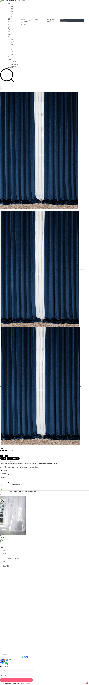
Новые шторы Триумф (63, 21)
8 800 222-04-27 (18, 0)
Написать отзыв (14, 450)
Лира (11, 42)
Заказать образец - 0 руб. (13, 458)
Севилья (12, 10)
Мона (11, 45)
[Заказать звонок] (7, 664)
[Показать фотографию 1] (39, 270)
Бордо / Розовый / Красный (25, 20)
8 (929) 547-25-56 (6, 565)
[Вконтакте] (0, 546)
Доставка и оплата (13, 63)
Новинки (4, 552)
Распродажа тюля (13, 60)
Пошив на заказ (13, 66)
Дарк (9, 26)
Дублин (12, 12)
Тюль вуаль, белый (4, 537)
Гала (8, 24)
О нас (3, 556)
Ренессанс (12, 7)
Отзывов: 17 (9, 450)
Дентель (12, 40)
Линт (11, 49)
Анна (11, 37)
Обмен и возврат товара (14, 64)
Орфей (12, 9)
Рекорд (12, 14)
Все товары (4, 553)
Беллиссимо (10, 21)
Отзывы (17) (9, 461)
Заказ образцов (10, 67)
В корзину (3, 458)
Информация (10, 62)
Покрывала (9, 52)
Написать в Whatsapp (6, 566)
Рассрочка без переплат (14, 65)
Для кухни (48, 21)
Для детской (49, 20)
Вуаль (12, 44)
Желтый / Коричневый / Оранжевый (24, 22)
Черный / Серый (23, 24)
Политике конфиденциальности (25, 683)
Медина (9, 28)
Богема (12, 11)
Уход (12, 461)
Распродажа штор (13, 61)
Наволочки (9, 59)
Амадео (12, 4)
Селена (12, 46)
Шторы (9, 3)
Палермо (12, 48)
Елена (12, 47)
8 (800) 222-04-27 (6, 564)
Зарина (12, 6)
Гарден (9, 25)
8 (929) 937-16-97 (12, 657)
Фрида (12, 50)
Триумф (12, 13)
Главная (9, 2)
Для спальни (49, 22)
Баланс (9, 20)
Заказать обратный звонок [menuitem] (7, 655)
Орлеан (12, 17)
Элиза (12, 43)
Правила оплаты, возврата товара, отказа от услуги (11, 558)
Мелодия (12, 51)
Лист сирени (13, 58)
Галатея (12, 8)
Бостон (12, 15)
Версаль (12, 5)
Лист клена (12, 57)
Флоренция (12, 41)
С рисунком (35, 20)
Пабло (12, 16)
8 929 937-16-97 (23, 0)
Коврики (9, 56)
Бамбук (12, 39)
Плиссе (12, 38)
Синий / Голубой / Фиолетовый (26, 23)
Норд (9, 29)
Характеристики (3, 461)
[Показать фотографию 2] (82, 269)
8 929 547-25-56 (28, 0)
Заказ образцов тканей (6, 560)
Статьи (4, 561)
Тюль (9, 36)
